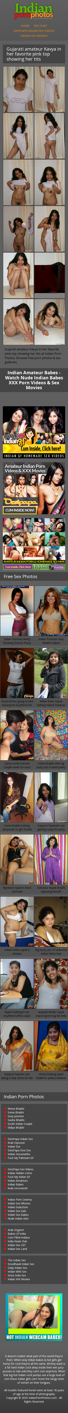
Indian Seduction (18, 1207)
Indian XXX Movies (19, 1279)
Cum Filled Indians (19, 1237)
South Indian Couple (20, 1124)
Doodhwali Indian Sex (21, 1264)
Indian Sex (14, 1146)
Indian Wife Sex (17, 1271)
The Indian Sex (17, 1260)
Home (25, 25)
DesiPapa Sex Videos (20, 1169)
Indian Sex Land (17, 1249)
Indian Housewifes (19, 1154)
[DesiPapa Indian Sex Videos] (34, 488)
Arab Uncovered (17, 1188)
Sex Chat (40, 25)
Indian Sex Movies (34, 36)
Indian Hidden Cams (20, 1173)
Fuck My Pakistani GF (21, 1158)
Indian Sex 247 (17, 1245)
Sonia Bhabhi (16, 1112)
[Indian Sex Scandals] (34, 544)
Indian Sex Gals (17, 1211)
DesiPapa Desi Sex (19, 1150)
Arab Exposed (16, 1142)
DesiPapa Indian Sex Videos (34, 31)
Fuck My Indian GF (19, 1177)
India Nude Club (17, 1241)
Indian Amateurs (18, 1180)
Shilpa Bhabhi (16, 1127)
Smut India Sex (17, 1275)
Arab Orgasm (16, 1230)
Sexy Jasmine (16, 1116)
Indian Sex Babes (18, 1215)
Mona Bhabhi (16, 1108)
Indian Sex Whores (19, 1203)
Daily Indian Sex (17, 1268)
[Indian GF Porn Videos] (34, 432)
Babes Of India (17, 1233)
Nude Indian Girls (18, 1218)
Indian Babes (16, 1184)
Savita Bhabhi (16, 1120)
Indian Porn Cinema (20, 1199)
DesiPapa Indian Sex (20, 1139)
